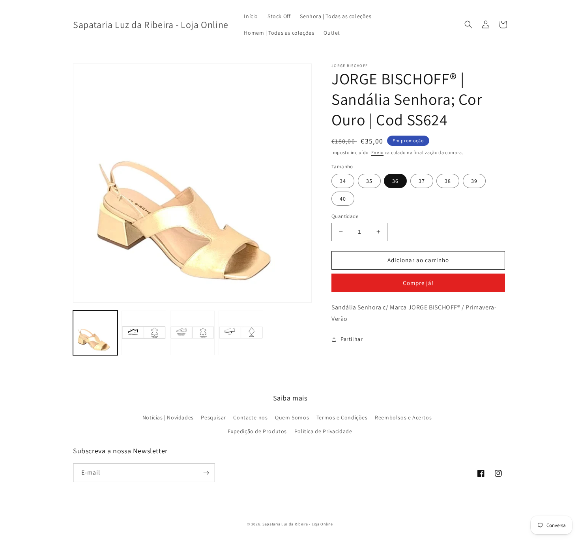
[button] (468, 24)
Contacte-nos (250, 417)
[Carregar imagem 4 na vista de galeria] (241, 333)
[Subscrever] (206, 473)
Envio (377, 152)
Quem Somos (292, 417)
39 (474, 180)
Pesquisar (213, 417)
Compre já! (418, 283)
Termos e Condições (342, 417)
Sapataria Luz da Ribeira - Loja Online (297, 524)
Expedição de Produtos (257, 431)
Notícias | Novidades (168, 417)
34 (343, 180)
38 (448, 180)
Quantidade (344, 216)
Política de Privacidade (323, 431)
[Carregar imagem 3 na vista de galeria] (192, 333)
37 (422, 180)
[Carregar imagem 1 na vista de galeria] (95, 333)
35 (369, 180)
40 (343, 198)
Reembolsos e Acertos (403, 417)
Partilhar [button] (352, 339)
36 (395, 180)
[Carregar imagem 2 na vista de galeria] (144, 333)
